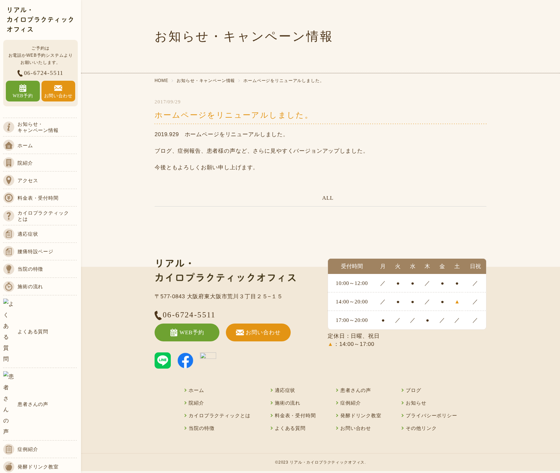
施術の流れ (287, 403)
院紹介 (196, 403)
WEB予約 (192, 332)
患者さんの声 (355, 390)
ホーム (196, 390)
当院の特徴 (201, 428)
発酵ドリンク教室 (360, 415)
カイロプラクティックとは (219, 415)
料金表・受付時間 (295, 415)
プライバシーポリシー (431, 415)
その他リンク (421, 428)
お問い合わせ (263, 332)
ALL (327, 198)
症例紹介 (350, 403)
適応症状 (285, 390)
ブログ (413, 390)
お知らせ (416, 403)
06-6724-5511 (44, 73)
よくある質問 (290, 428)
